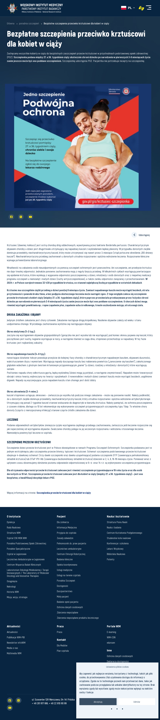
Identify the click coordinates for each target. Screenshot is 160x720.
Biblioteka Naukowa (116, 553)
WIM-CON (111, 637)
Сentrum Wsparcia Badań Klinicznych (24, 564)
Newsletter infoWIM (16, 642)
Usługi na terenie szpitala (68, 575)
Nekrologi (11, 586)
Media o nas (12, 647)
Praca (59, 631)
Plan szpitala (63, 650)
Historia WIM (13, 591)
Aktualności (12, 631)
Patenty (110, 559)
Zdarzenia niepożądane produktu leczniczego (78, 617)
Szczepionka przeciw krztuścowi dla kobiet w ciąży (64, 492)
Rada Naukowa (13, 527)
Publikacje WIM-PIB (16, 637)
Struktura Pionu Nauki (117, 522)
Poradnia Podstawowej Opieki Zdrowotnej (26, 543)
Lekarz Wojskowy (115, 548)
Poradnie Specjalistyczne (18, 548)
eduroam (111, 642)
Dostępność (62, 585)
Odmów (136, 701)
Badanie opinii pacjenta (67, 601)
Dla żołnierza (63, 522)
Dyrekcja (11, 522)
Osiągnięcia (12, 581)
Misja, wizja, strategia (17, 597)
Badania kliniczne (65, 559)
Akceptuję (98, 701)
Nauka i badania (114, 527)
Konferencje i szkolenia (118, 543)
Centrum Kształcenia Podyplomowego (124, 532)
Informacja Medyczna (67, 527)
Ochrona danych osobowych (70, 607)
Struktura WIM (13, 532)
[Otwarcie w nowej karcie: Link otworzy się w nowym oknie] (141, 8)
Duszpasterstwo (64, 591)
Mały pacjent (63, 596)
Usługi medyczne (64, 569)
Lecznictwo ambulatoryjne (69, 548)
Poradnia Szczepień (66, 580)
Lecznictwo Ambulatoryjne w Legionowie (26, 559)
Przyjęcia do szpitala (66, 532)
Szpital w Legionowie (16, 553)
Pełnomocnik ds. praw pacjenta (71, 543)
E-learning (111, 631)
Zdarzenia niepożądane (67, 612)
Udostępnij (144, 234)
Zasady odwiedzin (65, 538)
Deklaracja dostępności (118, 661)
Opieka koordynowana (67, 564)
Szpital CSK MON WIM (17, 538)
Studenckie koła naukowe (119, 538)
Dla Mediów (62, 645)
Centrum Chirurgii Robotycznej (71, 553)
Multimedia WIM (14, 653)
